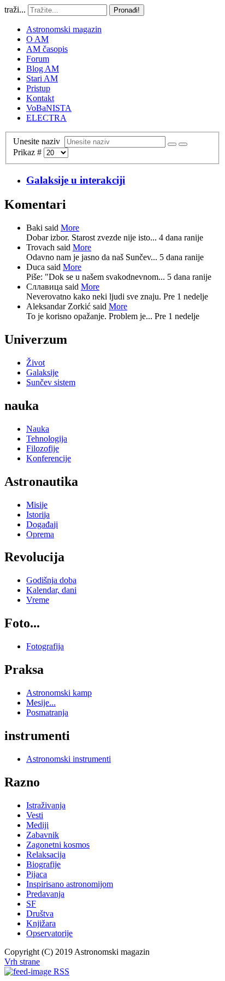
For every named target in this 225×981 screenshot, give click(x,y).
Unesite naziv (38, 141)
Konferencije (48, 458)
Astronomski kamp (59, 692)
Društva (40, 913)
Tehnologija (46, 438)
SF (31, 903)
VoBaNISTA (49, 108)
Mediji (37, 825)
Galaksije (42, 372)
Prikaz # (28, 152)
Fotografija (45, 646)
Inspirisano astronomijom (69, 884)
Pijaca (36, 874)
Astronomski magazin (64, 29)
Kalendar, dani (51, 590)
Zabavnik (42, 834)
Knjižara (41, 923)
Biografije (43, 864)
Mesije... (41, 702)
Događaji (42, 524)
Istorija (38, 514)
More (70, 227)
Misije (37, 504)
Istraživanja (46, 805)
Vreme (37, 599)
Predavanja (45, 893)
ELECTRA (46, 117)
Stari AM (42, 78)
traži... (15, 9)
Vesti (34, 815)
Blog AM (42, 68)
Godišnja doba (51, 580)
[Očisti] (183, 144)
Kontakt (40, 98)
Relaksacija (46, 854)
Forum (37, 58)
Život (35, 362)
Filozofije (42, 448)
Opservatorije (49, 933)
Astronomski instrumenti (68, 758)
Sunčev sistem (50, 382)
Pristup (38, 88)
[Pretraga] (172, 144)
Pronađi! (127, 10)
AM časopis (47, 49)
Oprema (40, 534)
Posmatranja (47, 712)
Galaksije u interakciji (75, 180)
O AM (37, 39)
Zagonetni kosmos (58, 844)
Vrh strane (22, 961)
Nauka (37, 428)
